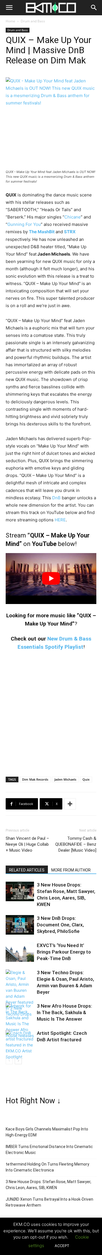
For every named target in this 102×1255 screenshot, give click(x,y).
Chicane (72, 217)
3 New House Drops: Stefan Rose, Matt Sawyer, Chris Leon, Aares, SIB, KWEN (48, 1184)
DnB (56, 497)
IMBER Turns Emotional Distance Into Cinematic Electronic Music (49, 1149)
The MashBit (42, 231)
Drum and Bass (33, 21)
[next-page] (18, 1060)
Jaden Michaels (65, 779)
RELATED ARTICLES (26, 870)
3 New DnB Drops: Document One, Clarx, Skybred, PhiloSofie (60, 924)
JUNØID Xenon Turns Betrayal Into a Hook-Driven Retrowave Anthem (49, 1202)
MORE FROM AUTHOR (71, 870)
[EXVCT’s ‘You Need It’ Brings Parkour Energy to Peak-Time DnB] (20, 952)
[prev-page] (9, 1060)
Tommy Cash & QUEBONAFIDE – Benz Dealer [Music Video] (75, 844)
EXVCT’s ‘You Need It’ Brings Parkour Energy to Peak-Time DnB (64, 952)
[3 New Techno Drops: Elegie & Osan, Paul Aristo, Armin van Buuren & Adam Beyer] (20, 993)
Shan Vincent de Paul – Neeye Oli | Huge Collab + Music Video (27, 844)
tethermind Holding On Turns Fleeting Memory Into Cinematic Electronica (47, 1167)
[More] (70, 803)
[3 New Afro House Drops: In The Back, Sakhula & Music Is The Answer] (20, 1020)
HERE (60, 519)
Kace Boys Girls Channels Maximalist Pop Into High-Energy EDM (47, 1132)
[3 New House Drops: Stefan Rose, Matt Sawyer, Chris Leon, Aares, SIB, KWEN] (20, 891)
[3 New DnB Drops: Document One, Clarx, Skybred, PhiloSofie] (20, 925)
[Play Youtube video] (51, 578)
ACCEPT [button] (62, 1245)
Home (10, 21)
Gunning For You (24, 224)
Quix (86, 779)
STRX (70, 231)
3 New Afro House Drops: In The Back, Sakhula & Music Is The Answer (64, 1012)
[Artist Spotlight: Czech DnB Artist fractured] (20, 1045)
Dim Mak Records (35, 779)
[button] (9, 7)
